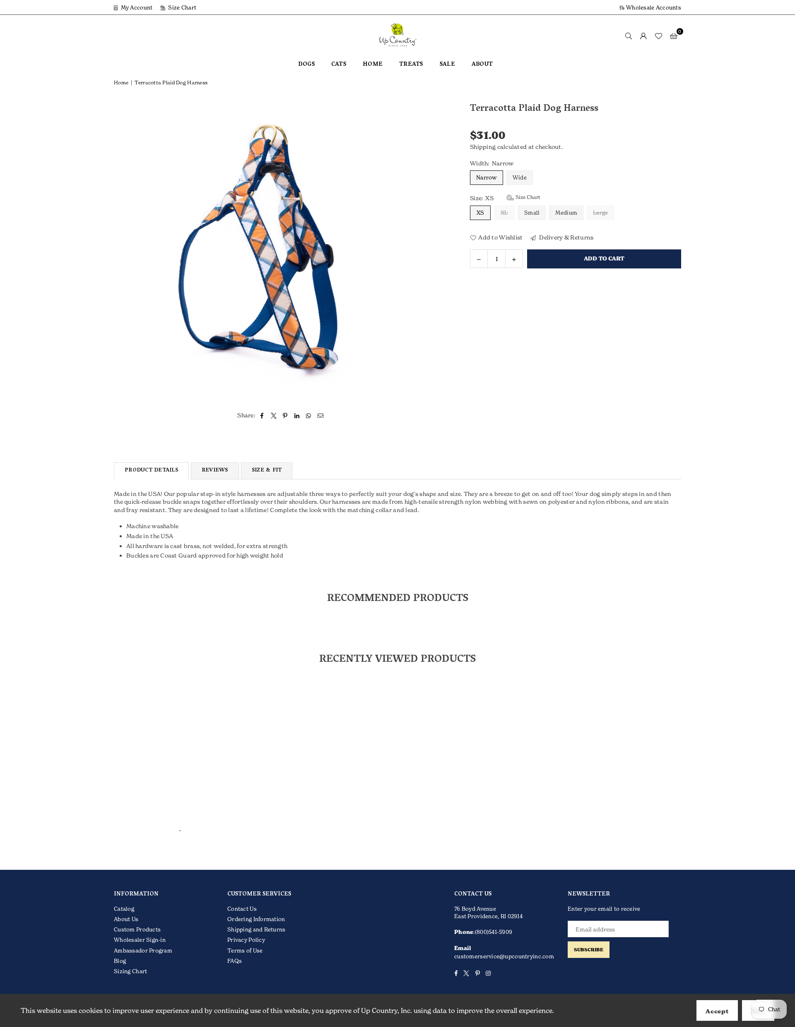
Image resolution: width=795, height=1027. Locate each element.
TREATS (411, 64)
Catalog (124, 908)
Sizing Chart (130, 971)
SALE (447, 64)
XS (480, 212)
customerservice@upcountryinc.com (504, 956)
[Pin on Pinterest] (285, 415)
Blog (120, 961)
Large (600, 212)
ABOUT (482, 64)
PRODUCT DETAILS (151, 470)
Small (532, 212)
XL (504, 212)
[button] (673, 35)
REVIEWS (215, 470)
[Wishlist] (658, 35)
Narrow (486, 177)
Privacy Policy (246, 939)
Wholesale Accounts (653, 7)
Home (121, 82)
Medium (566, 212)
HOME (373, 64)
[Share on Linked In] (297, 415)
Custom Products (137, 929)
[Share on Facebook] (262, 415)
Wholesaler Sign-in (140, 939)
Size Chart (181, 7)
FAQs (234, 961)
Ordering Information (256, 919)
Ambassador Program (143, 950)
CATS (338, 64)
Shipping (483, 146)
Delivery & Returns (565, 236)
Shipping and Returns (256, 929)
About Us (126, 919)
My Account (135, 7)
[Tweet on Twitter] (274, 415)
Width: (491, 162)
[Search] (628, 35)
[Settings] (643, 35)
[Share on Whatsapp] (309, 415)
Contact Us (242, 908)
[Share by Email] (321, 415)
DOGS (306, 64)
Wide (520, 177)
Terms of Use (245, 950)
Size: (505, 197)
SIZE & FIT (267, 470)
